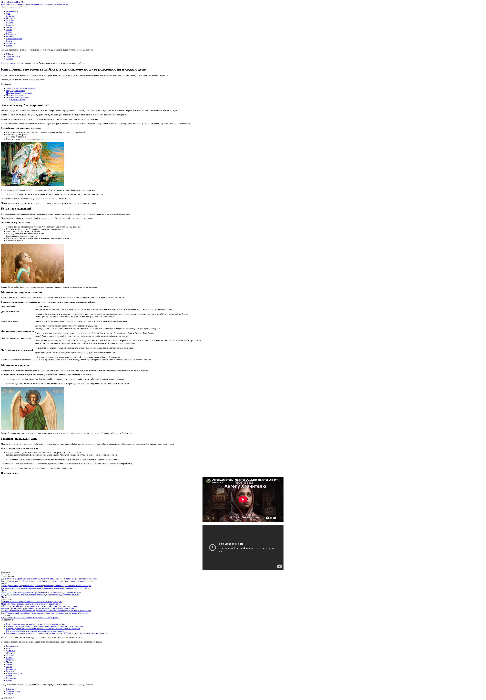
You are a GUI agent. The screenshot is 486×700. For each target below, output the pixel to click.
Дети (8, 14)
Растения (10, 36)
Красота (9, 23)
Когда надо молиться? (15, 91)
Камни (9, 45)
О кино (9, 29)
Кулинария (10, 25)
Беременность (12, 11)
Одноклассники (13, 56)
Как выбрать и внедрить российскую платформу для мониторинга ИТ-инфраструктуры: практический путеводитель (56, 633)
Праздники (11, 34)
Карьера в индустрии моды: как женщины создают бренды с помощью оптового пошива (44, 626)
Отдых (9, 32)
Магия (9, 27)
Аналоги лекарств (14, 39)
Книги (9, 41)
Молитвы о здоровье (15, 95)
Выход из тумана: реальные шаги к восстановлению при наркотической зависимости (43, 629)
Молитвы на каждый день (17, 97)
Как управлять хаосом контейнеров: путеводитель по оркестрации (30, 617)
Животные (10, 18)
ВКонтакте (10, 54)
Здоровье (10, 20)
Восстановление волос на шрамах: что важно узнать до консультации (36, 624)
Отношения (11, 43)
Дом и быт (10, 16)
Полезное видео (18, 100)
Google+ (9, 59)
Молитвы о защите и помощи (19, 93)
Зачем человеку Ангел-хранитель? (21, 88)
